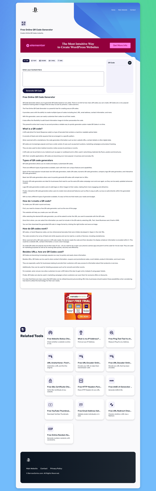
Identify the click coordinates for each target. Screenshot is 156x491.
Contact (133, 10)
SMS (61, 60)
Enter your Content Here (32, 70)
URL (27, 60)
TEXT (34, 60)
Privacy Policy (56, 468)
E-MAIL (53, 60)
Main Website (122, 10)
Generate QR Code (34, 91)
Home (113, 10)
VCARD (44, 60)
